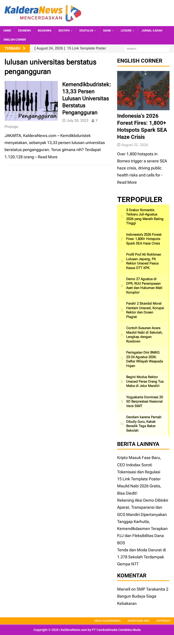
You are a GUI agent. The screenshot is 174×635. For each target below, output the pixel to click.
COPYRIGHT (164, 620)
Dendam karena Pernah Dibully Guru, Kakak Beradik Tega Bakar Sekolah (143, 423)
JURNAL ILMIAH (152, 30)
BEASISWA (44, 30)
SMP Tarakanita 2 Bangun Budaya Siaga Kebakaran (142, 596)
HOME (7, 30)
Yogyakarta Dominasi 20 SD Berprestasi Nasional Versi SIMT (144, 401)
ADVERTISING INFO (139, 620)
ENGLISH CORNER (15, 39)
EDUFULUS (86, 30)
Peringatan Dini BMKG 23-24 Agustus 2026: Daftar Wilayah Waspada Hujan (144, 359)
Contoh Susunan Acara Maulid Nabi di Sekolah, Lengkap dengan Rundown (144, 334)
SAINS (107, 30)
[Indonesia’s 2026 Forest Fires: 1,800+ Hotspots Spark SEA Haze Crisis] (143, 106)
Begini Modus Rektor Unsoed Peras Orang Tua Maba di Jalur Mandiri (145, 381)
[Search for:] (146, 48)
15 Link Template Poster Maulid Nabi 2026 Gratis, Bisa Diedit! (139, 486)
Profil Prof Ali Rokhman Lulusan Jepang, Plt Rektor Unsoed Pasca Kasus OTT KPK (143, 261)
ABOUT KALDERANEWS (107, 620)
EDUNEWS (24, 30)
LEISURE (126, 30)
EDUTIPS (64, 30)
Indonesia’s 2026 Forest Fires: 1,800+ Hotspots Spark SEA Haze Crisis (144, 238)
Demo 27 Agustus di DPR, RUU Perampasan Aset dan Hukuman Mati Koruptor (144, 285)
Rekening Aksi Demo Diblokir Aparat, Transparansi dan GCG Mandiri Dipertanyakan (142, 507)
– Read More (46, 156)
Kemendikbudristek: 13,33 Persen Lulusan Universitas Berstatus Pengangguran (86, 98)
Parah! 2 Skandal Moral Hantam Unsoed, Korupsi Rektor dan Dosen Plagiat (145, 310)
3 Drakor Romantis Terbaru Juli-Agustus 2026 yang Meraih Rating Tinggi (145, 216)
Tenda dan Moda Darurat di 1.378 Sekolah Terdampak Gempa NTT (141, 557)
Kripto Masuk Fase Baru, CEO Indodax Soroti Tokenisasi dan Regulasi (139, 464)
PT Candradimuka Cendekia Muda (116, 630)
